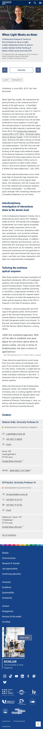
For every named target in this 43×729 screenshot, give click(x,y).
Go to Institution (9, 535)
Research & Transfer (11, 563)
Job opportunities (9, 568)
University (6, 582)
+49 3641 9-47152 (14, 505)
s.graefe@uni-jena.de (15, 434)
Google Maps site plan (13, 461)
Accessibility (6, 726)
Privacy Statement (19, 721)
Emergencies (7, 611)
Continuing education (11, 574)
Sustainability (8, 592)
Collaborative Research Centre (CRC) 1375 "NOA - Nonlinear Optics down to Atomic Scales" (21, 134)
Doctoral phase (8, 558)
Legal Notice (6, 721)
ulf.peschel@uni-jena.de (16, 494)
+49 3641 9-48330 (14, 439)
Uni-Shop (6, 621)
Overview (21, 70)
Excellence (6, 587)
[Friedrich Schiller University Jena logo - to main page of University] (6, 3)
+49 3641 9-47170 (14, 499)
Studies (5, 553)
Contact (5, 606)
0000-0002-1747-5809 (21, 470)
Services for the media (11, 616)
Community (7, 598)
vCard (8, 444)
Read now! (24, 637)
